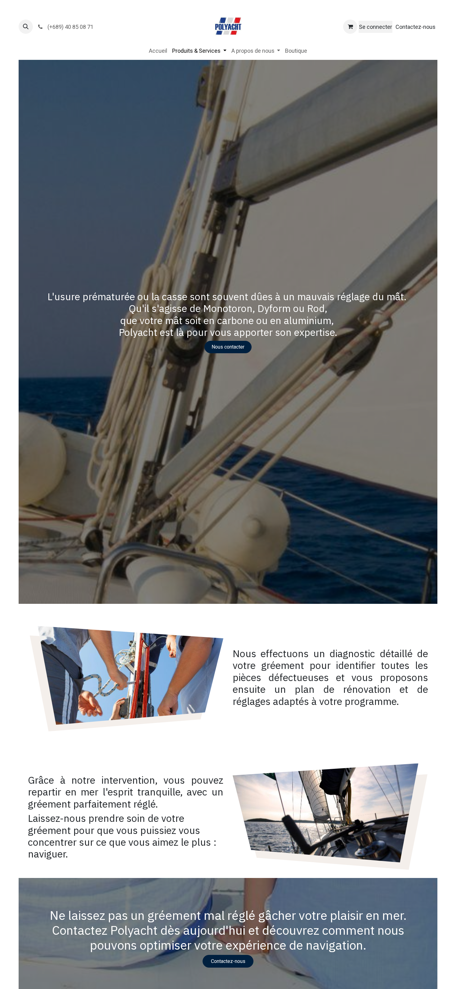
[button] (26, 27)
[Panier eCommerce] (350, 27)
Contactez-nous (415, 27)
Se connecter (375, 27)
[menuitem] (158, 50)
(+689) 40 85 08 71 (70, 27)
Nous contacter (228, 347)
